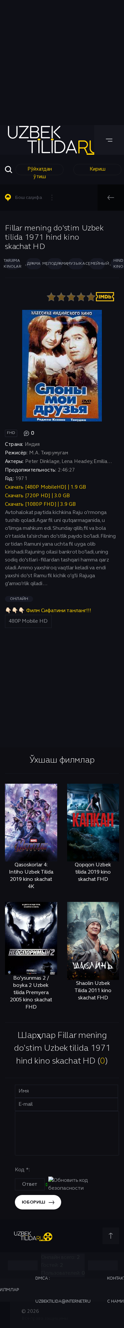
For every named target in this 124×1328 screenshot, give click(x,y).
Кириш (97, 169)
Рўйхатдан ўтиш (39, 171)
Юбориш (33, 1202)
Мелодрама (54, 263)
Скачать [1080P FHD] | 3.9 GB (40, 504)
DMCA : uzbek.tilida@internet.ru (63, 1290)
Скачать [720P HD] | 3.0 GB (37, 496)
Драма (34, 263)
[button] (32, 197)
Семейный (97, 263)
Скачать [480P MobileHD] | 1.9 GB (45, 487)
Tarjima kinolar (12, 263)
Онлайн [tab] (19, 599)
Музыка (76, 263)
